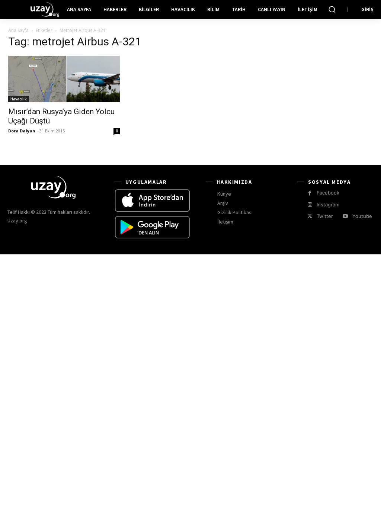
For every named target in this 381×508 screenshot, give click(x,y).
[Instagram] (309, 204)
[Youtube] (345, 216)
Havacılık (18, 99)
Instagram (328, 205)
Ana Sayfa (18, 30)
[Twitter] (309, 216)
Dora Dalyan (21, 131)
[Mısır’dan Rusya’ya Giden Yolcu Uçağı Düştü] (64, 79)
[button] (332, 9)
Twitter (325, 216)
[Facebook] (309, 193)
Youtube (362, 216)
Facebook (328, 193)
